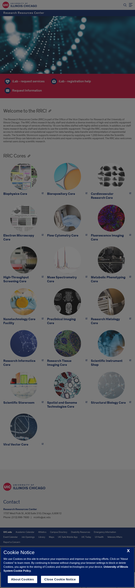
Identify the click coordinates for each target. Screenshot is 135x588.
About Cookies (22, 579)
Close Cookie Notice (60, 579)
